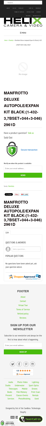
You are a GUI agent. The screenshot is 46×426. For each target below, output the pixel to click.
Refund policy (37, 15)
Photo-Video (22, 382)
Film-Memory (21, 391)
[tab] (7, 232)
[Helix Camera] (23, 22)
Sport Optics (34, 385)
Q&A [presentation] (7, 232)
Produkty (11, 40)
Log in (14, 8)
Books (9, 391)
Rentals (35, 395)
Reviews (28, 15)
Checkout (38, 8)
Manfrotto (11, 186)
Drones (34, 388)
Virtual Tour (30, 12)
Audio (10, 382)
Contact (38, 12)
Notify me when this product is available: (18, 163)
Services (11, 398)
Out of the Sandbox (23, 408)
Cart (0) (31, 8)
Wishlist (21, 8)
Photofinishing (24, 398)
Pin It (16, 194)
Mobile (24, 388)
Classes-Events (22, 395)
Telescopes (13, 388)
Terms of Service (19, 12)
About (8, 8)
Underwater (19, 385)
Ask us (31, 133)
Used (37, 398)
